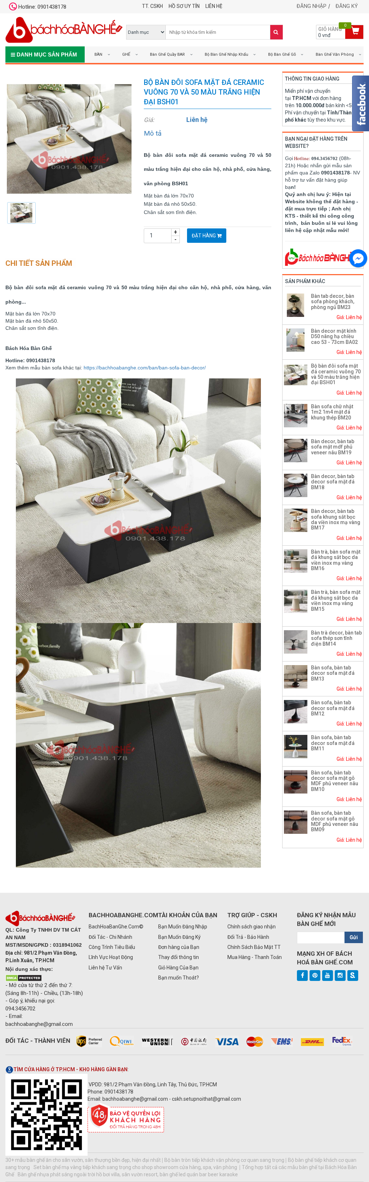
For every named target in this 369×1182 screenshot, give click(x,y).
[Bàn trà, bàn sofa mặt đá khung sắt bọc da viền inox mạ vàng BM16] (295, 560)
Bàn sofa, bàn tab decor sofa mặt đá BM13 (333, 673)
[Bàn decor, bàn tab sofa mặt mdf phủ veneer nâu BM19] (295, 450)
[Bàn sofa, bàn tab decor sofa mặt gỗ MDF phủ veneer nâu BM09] (295, 821)
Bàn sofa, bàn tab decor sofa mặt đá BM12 (333, 708)
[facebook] (302, 975)
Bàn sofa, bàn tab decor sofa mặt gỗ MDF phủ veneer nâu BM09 (334, 821)
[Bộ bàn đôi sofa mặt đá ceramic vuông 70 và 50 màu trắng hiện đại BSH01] (69, 138)
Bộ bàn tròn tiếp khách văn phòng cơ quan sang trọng (224, 1160)
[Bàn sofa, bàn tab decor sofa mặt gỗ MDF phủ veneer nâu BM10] (295, 781)
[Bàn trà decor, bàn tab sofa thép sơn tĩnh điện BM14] (295, 641)
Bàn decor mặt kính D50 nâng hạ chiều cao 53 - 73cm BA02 (334, 336)
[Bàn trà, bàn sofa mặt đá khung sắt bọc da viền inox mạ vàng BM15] (295, 601)
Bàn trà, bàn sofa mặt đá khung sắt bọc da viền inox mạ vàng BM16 (335, 560)
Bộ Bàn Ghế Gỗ (282, 54)
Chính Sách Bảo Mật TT (254, 947)
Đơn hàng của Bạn (178, 947)
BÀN (98, 54)
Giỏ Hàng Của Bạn (178, 967)
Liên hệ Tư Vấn (105, 967)
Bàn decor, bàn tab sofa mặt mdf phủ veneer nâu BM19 (332, 446)
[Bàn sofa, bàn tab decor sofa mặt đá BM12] (295, 711)
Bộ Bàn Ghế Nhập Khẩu (226, 54)
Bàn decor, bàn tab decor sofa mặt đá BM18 (333, 481)
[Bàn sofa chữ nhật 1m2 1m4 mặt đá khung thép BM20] (295, 415)
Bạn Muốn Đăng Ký (179, 937)
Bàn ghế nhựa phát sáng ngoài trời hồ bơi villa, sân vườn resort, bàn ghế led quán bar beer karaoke (128, 1174)
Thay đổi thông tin (178, 957)
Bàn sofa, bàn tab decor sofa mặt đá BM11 (333, 743)
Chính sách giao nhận (251, 926)
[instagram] (340, 975)
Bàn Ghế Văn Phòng (335, 54)
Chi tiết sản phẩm (38, 263)
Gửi (354, 937)
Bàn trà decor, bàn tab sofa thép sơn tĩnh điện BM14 (336, 638)
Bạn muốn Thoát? (178, 978)
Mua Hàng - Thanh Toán (254, 957)
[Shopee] (352, 975)
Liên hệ (213, 6)
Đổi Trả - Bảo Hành (248, 937)
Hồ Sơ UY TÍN (184, 6)
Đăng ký (346, 6)
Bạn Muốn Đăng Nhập (182, 926)
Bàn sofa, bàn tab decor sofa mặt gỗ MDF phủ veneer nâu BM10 (334, 781)
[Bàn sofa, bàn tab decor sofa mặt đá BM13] (295, 676)
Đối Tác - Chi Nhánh (110, 937)
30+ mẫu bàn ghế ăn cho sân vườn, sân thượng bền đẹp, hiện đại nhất (83, 1160)
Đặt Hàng (204, 235)
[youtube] (327, 975)
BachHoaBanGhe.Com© (116, 926)
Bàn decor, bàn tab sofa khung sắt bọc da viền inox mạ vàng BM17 (335, 519)
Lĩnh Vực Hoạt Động (111, 957)
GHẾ (126, 54)
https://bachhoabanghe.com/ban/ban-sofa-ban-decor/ (145, 367)
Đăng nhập (311, 6)
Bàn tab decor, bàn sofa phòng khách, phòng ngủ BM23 (332, 301)
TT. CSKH (152, 6)
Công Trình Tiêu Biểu (112, 947)
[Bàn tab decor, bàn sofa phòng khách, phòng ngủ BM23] (295, 305)
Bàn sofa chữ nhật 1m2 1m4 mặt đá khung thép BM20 (332, 412)
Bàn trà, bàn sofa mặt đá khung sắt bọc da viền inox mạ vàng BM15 (335, 600)
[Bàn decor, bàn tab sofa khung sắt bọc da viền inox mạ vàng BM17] (295, 520)
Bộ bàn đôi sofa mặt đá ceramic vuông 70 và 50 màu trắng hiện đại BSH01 (336, 374)
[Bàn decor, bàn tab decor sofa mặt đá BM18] (295, 485)
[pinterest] (315, 975)
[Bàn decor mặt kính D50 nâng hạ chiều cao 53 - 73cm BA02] (295, 339)
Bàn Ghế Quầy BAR (167, 54)
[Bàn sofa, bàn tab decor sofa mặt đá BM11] (295, 746)
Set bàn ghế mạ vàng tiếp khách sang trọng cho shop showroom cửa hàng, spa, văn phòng (136, 1167)
